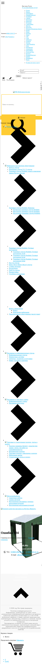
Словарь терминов (21, 574)
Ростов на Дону (30, 52)
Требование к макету (21, 580)
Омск (27, 46)
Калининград (29, 58)
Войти (18, 76)
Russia (27, 59)
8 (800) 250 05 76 (17, 552)
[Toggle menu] (2, 3)
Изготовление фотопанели (21, 566)
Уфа (27, 36)
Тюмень (28, 43)
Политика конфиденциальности (21, 611)
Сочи (27, 38)
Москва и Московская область (34, 29)
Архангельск (29, 49)
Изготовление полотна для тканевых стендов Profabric (21, 570)
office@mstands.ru (9, 36)
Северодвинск (29, 24)
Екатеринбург (29, 13)
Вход (3, 80)
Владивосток (29, 47)
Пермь (27, 32)
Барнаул (28, 56)
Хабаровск (29, 39)
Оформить (20, 640)
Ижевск (28, 12)
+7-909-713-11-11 (32, 552)
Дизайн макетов (21, 577)
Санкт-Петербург (30, 44)
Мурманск (29, 23)
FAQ (21, 563)
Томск (27, 35)
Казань (28, 30)
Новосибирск (29, 50)
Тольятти (28, 41)
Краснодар (29, 21)
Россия (28, 10)
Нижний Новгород (31, 15)
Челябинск (29, 16)
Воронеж (28, 33)
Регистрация (10, 80)
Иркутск (28, 26)
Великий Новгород (31, 55)
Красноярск (29, 19)
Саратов (28, 18)
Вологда (28, 53)
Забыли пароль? (27, 78)
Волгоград (29, 27)
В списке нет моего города (33, 62)
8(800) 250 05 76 (11, 33)
